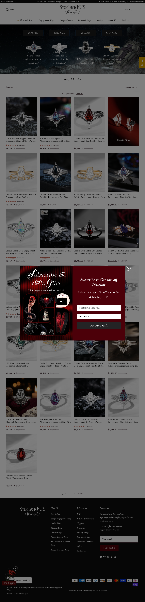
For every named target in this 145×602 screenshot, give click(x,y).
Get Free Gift (99, 325)
